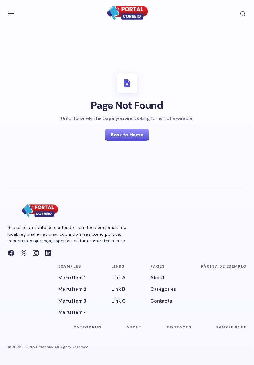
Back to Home (127, 134)
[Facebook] (11, 253)
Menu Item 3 (72, 301)
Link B (118, 289)
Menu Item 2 (72, 289)
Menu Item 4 (72, 312)
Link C (118, 301)
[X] (23, 253)
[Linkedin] (48, 253)
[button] (11, 13)
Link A (118, 277)
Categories (163, 289)
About (157, 277)
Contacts (161, 301)
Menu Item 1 (71, 277)
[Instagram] (36, 253)
